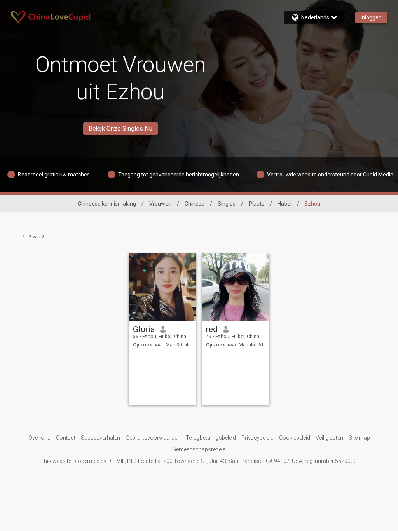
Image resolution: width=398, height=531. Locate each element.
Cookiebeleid (294, 438)
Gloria (144, 329)
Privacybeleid (257, 438)
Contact (65, 438)
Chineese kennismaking (107, 204)
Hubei (285, 204)
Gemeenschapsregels (199, 449)
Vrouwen (160, 204)
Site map (359, 438)
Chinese (194, 204)
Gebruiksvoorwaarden (153, 438)
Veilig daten (329, 438)
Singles (227, 204)
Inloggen (371, 17)
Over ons (39, 438)
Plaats (256, 204)
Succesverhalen (100, 438)
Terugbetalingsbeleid (211, 438)
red (212, 329)
